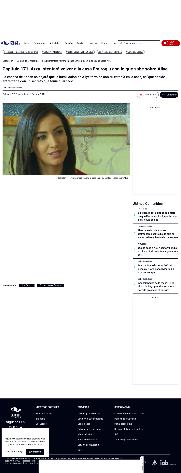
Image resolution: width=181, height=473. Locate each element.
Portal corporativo (123, 424)
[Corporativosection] (144, 407)
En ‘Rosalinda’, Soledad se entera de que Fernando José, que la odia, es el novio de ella (157, 216)
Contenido (22, 61)
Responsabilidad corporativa (128, 429)
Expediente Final (145, 226)
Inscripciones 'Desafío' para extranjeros (21, 52)
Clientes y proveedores (89, 413)
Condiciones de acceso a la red (129, 413)
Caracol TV (8, 61)
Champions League (134, 52)
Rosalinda (142, 209)
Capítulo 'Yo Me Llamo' (52, 52)
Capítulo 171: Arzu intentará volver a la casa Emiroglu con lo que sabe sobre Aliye (70, 61)
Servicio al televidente (88, 444)
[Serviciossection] (102, 407)
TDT (80, 450)
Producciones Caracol (50, 285)
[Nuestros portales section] (60, 407)
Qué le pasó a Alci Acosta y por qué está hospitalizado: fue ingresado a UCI (158, 251)
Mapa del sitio (85, 434)
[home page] (10, 43)
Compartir (172, 94)
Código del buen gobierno (90, 418)
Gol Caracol (41, 424)
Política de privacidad (125, 418)
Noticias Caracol (44, 413)
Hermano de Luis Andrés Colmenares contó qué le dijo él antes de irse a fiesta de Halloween (158, 234)
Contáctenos (84, 424)
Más (115, 43)
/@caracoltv (150, 94)
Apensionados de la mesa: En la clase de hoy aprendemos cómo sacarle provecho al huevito (156, 286)
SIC (116, 434)
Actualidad (142, 244)
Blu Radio (40, 418)
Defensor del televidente (90, 429)
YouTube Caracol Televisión (110, 52)
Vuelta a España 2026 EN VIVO (79, 52)
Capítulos (27, 285)
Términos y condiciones (126, 439)
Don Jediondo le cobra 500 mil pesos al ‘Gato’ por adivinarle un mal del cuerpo (156, 269)
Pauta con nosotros (87, 439)
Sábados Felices (145, 261)
